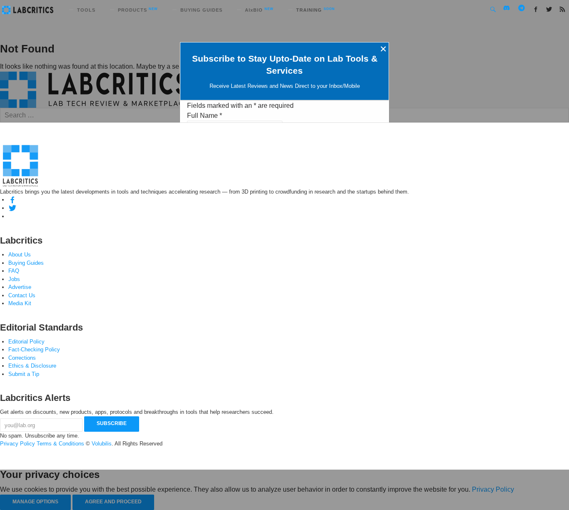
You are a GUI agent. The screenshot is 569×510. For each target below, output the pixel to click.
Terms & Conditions (60, 443)
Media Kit (19, 303)
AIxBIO (259, 9)
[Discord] (12, 216)
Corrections (22, 358)
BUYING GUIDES (201, 9)
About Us (19, 254)
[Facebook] (12, 200)
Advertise (19, 287)
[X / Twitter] (12, 208)
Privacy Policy (17, 443)
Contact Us (21, 295)
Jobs (14, 279)
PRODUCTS (138, 9)
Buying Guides (26, 263)
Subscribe (112, 423)
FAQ (13, 271)
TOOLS (86, 9)
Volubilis (102, 443)
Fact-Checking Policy (34, 349)
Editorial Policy (26, 341)
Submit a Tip (23, 374)
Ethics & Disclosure (32, 366)
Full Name (204, 115)
